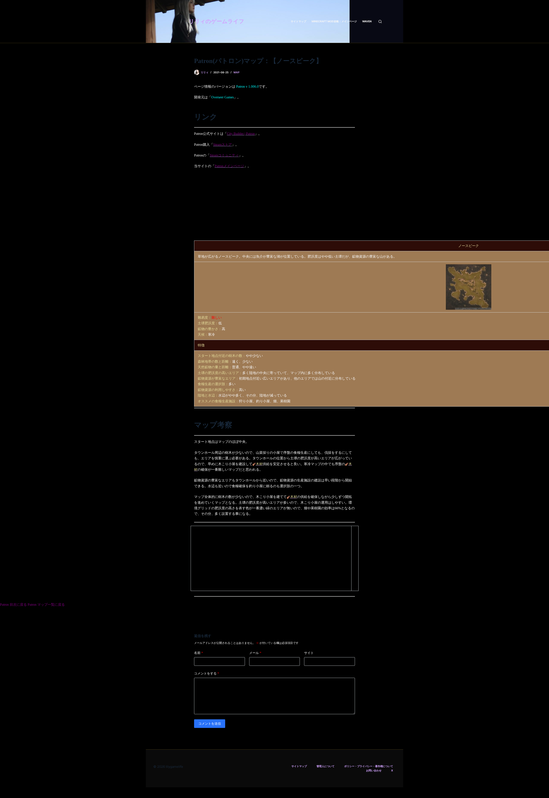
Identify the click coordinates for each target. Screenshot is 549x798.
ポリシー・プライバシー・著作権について (368, 766)
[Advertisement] (274, 204)
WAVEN (367, 21)
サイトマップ (298, 21)
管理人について (326, 766)
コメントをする (206, 673)
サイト (309, 653)
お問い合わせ (374, 770)
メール (255, 653)
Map (237, 72)
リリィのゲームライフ (216, 21)
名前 (198, 653)
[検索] (380, 21)
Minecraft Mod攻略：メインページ (334, 21)
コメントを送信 (209, 723)
